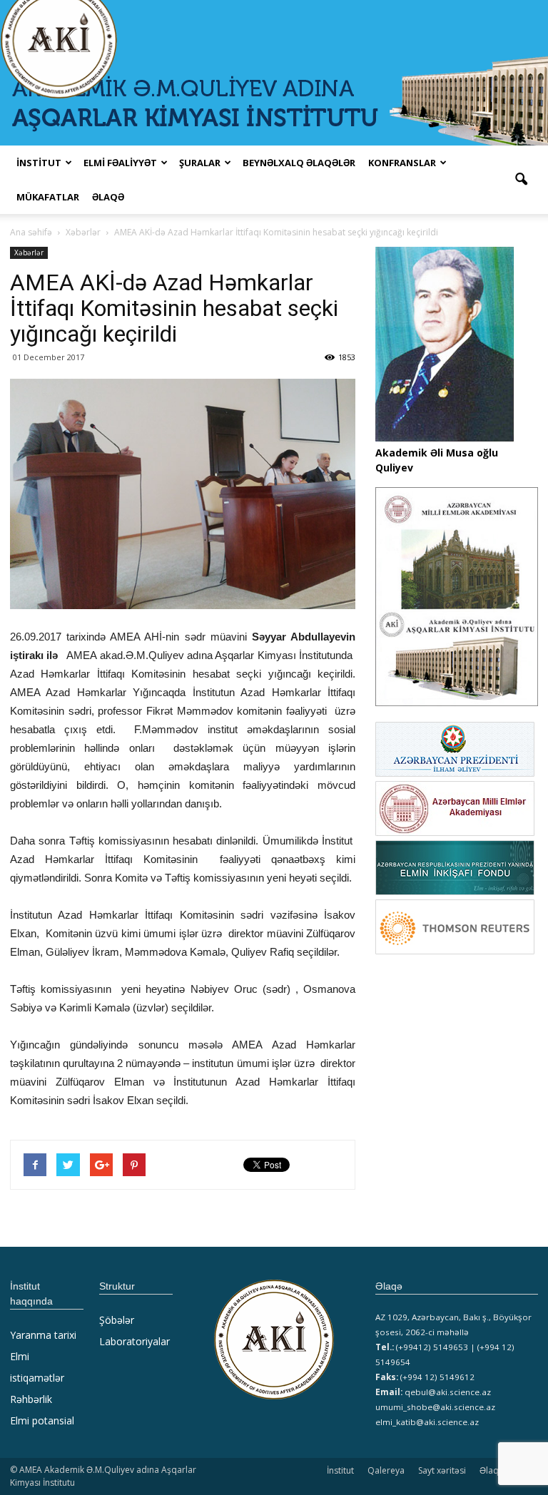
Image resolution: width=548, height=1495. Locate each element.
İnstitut (340, 1470)
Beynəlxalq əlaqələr (299, 162)
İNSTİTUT (38, 162)
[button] (521, 180)
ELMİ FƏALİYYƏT (120, 162)
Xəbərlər (29, 252)
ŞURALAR (199, 162)
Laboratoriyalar (134, 1341)
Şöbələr (116, 1320)
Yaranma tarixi (43, 1335)
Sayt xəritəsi (442, 1470)
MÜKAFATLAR (47, 196)
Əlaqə (108, 196)
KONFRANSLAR (402, 162)
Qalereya (386, 1470)
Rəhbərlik (31, 1399)
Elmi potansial (42, 1420)
